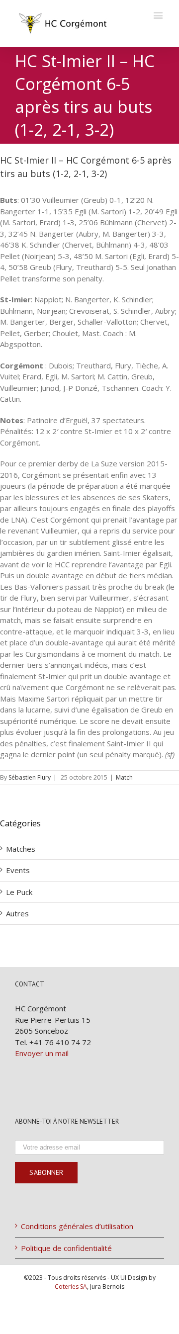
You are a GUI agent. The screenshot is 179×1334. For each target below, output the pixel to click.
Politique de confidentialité (66, 1248)
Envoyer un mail (42, 1053)
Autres (17, 913)
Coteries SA (71, 1286)
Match (124, 777)
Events (18, 870)
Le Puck (19, 892)
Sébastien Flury (29, 777)
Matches (20, 849)
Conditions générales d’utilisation (77, 1226)
